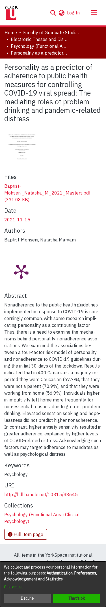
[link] (47, 192)
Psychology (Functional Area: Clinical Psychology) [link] (39, 46)
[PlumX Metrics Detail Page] (21, 271)
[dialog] (53, 584)
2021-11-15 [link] (17, 220)
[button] (53, 12)
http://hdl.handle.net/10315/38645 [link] (41, 494)
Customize (13, 586)
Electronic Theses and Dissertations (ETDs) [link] (39, 39)
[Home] (11, 13)
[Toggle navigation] (94, 12)
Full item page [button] (27, 534)
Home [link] (11, 32)
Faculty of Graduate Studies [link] (51, 32)
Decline (27, 598)
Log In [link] (73, 13)
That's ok (76, 598)
